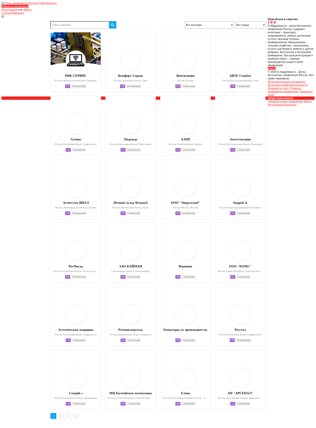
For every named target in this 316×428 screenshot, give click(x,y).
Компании (17, 12)
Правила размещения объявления (284, 90)
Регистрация (9, 9)
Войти (27, 9)
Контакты (290, 104)
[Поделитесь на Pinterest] (271, 22)
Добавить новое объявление (285, 101)
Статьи (5, 12)
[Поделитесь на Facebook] (268, 22)
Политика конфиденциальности (288, 84)
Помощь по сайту (279, 88)
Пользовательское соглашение (286, 81)
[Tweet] (274, 22)
